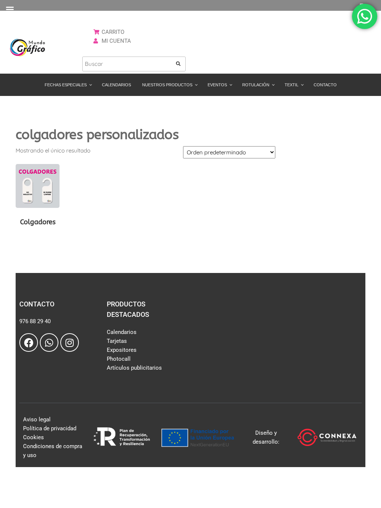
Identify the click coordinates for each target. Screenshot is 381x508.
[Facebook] (28, 342)
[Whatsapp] (49, 342)
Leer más (37, 238)
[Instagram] (69, 342)
